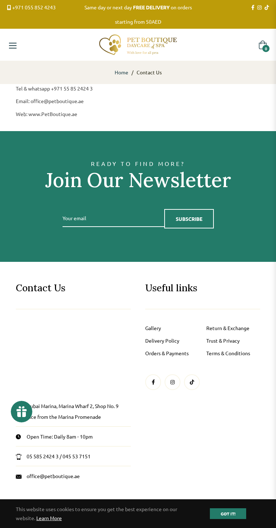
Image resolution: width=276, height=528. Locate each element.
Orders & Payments (167, 353)
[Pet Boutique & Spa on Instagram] (259, 7)
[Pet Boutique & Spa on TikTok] (266, 7)
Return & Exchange (227, 328)
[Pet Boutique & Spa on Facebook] (252, 7)
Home (121, 72)
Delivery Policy (162, 340)
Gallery (153, 328)
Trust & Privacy (223, 340)
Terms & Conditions (228, 353)
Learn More (49, 518)
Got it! (228, 514)
